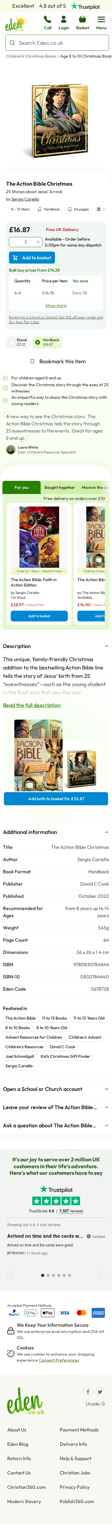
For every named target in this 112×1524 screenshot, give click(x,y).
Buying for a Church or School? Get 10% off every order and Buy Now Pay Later (56, 319)
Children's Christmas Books (31, 56)
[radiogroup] (56, 342)
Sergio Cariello (25, 199)
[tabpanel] (56, 562)
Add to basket (36, 258)
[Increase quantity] (38, 242)
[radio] (11, 342)
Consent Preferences (59, 1360)
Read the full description (32, 705)
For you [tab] (22, 487)
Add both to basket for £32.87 (56, 798)
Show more (56, 305)
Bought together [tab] (60, 487)
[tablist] (56, 487)
